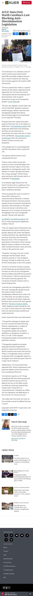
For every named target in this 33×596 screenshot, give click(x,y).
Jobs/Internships (8, 558)
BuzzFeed (15, 179)
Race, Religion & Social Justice (21, 471)
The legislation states (19, 126)
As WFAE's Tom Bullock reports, (13, 219)
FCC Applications (8, 570)
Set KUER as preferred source (22, 31)
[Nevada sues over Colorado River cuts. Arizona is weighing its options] (7, 506)
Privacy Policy (7, 562)
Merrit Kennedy (5, 30)
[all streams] (30, 594)
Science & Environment (21, 487)
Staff (5, 555)
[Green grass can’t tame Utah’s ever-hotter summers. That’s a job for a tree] (7, 490)
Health (16, 455)
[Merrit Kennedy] (6, 424)
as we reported (13, 102)
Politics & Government (21, 503)
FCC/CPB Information (9, 566)
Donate (27, 2)
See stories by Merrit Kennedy (18, 439)
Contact (6, 551)
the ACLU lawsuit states (18, 304)
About (5, 547)
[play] (3, 594)
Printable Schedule (9, 573)
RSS (5, 577)
